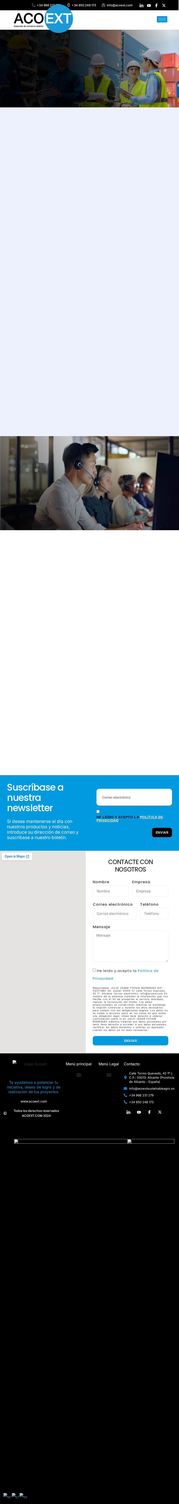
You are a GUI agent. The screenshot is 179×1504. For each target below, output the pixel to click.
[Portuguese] (16, 1496)
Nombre (101, 882)
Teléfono (149, 904)
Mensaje (101, 927)
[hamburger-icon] (162, 19)
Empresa (141, 882)
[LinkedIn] (128, 1111)
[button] (79, 1075)
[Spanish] (24, 1496)
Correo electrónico (113, 904)
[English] (7, 1496)
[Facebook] (149, 1111)
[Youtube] (138, 1111)
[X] (159, 1111)
